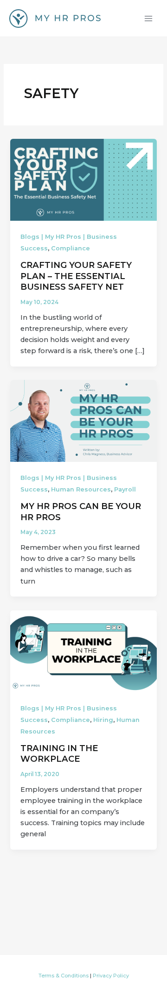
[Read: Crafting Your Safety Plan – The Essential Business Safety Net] (83, 179)
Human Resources (81, 489)
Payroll (125, 489)
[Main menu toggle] (148, 18)
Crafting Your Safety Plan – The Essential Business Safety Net (76, 276)
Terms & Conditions (64, 975)
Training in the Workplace (59, 754)
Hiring (103, 719)
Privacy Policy (111, 975)
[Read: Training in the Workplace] (83, 651)
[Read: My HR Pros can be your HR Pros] (83, 421)
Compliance (70, 248)
